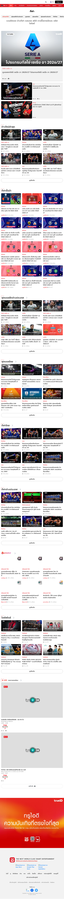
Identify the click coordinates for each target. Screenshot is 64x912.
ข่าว (15, 5)
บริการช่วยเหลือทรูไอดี (32, 877)
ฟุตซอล (3, 377)
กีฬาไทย (55, 17)
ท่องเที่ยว (47, 5)
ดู (10, 874)
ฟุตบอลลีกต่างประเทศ (17, 17)
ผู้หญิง (54, 5)
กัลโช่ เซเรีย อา (5, 142)
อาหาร (41, 5)
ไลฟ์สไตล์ (6, 617)
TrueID (4, 2)
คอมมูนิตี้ (56, 874)
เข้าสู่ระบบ (59, 2)
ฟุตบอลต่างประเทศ (46, 17)
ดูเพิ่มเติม (32, 180)
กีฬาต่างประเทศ (10, 489)
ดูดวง (60, 5)
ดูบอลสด (27, 17)
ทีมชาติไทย (46, 377)
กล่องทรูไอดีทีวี (48, 874)
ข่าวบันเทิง (21, 5)
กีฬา (11, 5)
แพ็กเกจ (40, 874)
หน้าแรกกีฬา (5, 17)
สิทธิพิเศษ (15, 874)
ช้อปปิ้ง (34, 874)
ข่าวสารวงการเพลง (32, 5)
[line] (27, 890)
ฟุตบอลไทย (35, 17)
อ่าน (4, 5)
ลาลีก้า (45, 142)
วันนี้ (7, 874)
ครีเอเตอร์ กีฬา (5, 569)
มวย (23, 166)
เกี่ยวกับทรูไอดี (13, 882)
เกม (25, 874)
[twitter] (36, 890)
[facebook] (32, 890)
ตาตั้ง (28, 874)
